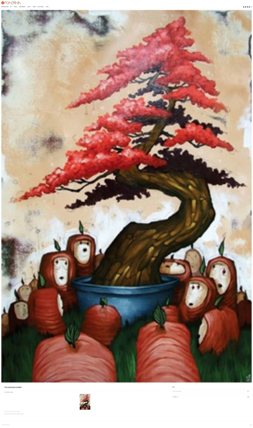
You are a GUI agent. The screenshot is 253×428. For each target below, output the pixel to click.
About (28, 6)
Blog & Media (41, 6)
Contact (34, 6)
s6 (251, 7)
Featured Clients (5, 6)
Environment (22, 6)
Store (47, 6)
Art (11, 6)
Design (15, 6)
